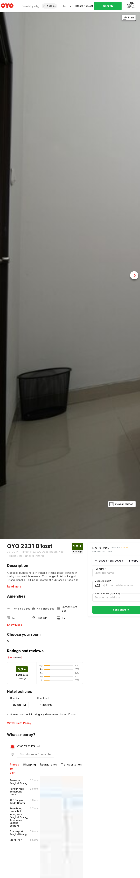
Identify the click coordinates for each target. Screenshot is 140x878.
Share (131, 17)
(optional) (107, 593)
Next (134, 275)
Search (108, 6)
